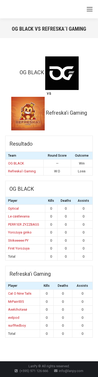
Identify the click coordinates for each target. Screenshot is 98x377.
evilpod (13, 318)
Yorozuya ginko (20, 232)
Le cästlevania (19, 216)
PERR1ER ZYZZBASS (23, 224)
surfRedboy (17, 325)
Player (12, 201)
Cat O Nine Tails (19, 293)
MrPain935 (16, 302)
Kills (51, 201)
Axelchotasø (17, 309)
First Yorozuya (19, 248)
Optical (13, 208)
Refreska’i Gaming (22, 171)
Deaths (66, 201)
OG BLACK (16, 163)
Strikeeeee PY (18, 240)
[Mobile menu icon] (90, 9)
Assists (83, 201)
